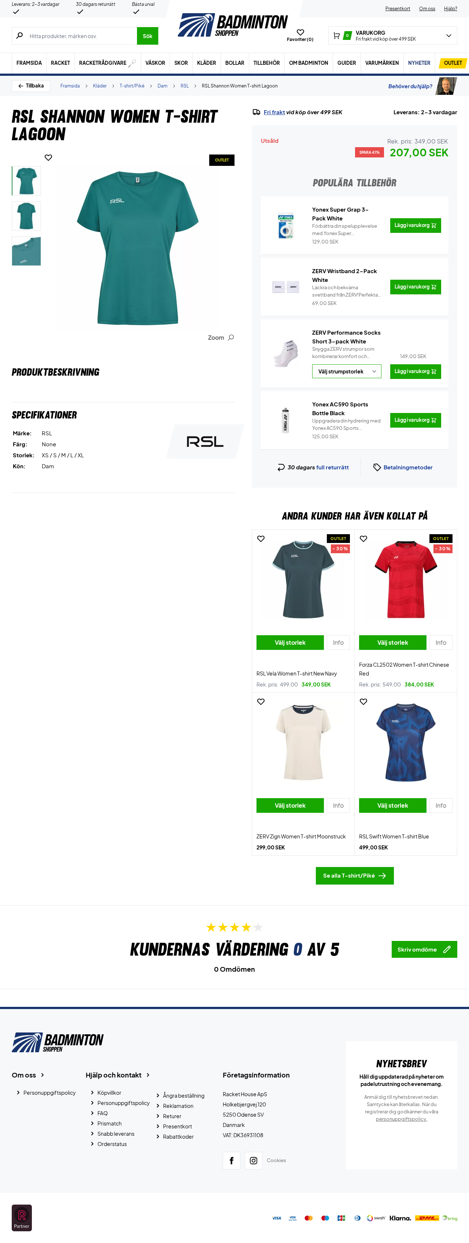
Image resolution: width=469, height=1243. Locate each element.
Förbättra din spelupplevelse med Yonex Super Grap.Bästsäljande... (344, 230)
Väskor (155, 63)
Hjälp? (450, 8)
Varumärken (382, 63)
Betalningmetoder (408, 467)
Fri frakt (274, 112)
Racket (60, 63)
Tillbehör (267, 63)
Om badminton (308, 63)
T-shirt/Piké (132, 86)
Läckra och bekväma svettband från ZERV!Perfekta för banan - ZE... (345, 291)
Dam (162, 86)
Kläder (206, 63)
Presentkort (397, 8)
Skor (181, 63)
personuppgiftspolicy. (401, 1119)
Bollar (234, 63)
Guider (346, 63)
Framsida (29, 63)
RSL (185, 86)
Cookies (276, 1160)
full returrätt (332, 467)
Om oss (427, 8)
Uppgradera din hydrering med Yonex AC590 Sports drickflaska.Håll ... (346, 425)
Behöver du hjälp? (410, 86)
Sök (147, 36)
